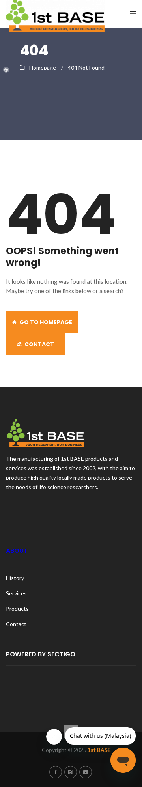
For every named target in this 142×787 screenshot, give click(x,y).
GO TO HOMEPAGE (45, 322)
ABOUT (17, 550)
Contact (39, 344)
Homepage (42, 67)
